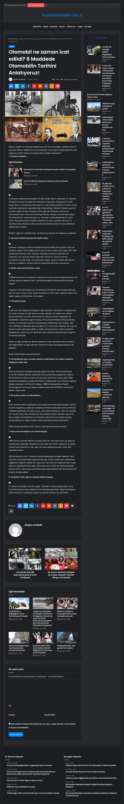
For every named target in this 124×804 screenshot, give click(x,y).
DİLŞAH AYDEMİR (19, 79)
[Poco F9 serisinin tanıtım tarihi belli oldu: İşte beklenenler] (94, 255)
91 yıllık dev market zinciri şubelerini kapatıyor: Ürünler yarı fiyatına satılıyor (108, 191)
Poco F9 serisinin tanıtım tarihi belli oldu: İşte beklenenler (108, 257)
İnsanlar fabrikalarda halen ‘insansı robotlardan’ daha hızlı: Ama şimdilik (108, 293)
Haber (45, 27)
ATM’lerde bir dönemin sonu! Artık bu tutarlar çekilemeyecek (108, 168)
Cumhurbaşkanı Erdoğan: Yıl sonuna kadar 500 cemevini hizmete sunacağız (108, 412)
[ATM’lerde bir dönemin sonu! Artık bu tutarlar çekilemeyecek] (94, 165)
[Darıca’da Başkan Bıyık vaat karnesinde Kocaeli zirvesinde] (19, 637)
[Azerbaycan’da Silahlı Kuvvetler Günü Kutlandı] (94, 325)
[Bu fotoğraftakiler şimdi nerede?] (94, 274)
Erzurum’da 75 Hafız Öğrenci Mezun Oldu (61, 5)
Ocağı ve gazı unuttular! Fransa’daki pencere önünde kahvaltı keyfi (108, 344)
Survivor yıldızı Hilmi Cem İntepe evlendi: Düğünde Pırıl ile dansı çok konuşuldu (42, 649)
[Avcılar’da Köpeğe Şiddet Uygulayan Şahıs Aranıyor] (94, 50)
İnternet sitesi (49, 715)
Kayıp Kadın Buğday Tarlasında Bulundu (107, 393)
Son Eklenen (101, 38)
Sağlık (62, 27)
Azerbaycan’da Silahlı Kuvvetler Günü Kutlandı (108, 326)
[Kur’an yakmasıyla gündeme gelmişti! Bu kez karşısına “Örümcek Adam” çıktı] (94, 210)
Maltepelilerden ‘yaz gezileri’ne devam (66, 646)
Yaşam (80, 27)
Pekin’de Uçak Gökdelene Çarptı (108, 106)
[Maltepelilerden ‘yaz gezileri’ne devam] (67, 637)
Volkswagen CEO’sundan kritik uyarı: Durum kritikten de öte (107, 123)
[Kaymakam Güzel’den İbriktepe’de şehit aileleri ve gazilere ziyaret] (15, 172)
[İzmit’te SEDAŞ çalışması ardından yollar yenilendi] (15, 184)
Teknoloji (70, 27)
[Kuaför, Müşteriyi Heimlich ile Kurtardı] (94, 376)
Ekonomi (53, 27)
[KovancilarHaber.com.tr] (62, 15)
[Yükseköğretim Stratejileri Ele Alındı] (94, 312)
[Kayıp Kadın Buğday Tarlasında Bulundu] (94, 393)
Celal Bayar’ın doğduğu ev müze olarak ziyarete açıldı (18, 613)
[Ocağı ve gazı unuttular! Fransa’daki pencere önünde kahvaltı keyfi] (94, 341)
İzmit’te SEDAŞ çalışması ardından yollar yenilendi (46, 181)
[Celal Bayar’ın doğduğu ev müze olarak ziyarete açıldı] (19, 603)
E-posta (12, 715)
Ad (10, 706)
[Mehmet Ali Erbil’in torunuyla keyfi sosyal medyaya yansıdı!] (67, 603)
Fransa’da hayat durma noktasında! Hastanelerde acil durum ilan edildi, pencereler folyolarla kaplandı (108, 75)
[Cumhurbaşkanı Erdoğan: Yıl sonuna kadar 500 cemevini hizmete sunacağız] (94, 409)
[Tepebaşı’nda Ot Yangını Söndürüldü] (94, 363)
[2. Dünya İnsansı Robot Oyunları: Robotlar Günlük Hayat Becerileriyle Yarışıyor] (94, 141)
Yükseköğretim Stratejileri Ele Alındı (108, 311)
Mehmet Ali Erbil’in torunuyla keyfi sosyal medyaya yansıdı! (67, 613)
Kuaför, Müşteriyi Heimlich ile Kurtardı (107, 377)
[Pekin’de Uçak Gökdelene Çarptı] (94, 106)
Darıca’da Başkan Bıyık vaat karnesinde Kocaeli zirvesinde (19, 647)
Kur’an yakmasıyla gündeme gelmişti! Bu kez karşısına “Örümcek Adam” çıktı (108, 215)
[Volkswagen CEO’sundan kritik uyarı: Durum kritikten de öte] (94, 120)
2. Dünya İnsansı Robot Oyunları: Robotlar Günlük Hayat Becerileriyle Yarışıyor (108, 146)
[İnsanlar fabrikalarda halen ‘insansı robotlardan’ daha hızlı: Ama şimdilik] (94, 290)
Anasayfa (37, 27)
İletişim (87, 27)
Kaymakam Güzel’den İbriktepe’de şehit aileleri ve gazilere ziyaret (107, 237)
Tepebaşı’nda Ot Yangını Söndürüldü (108, 362)
